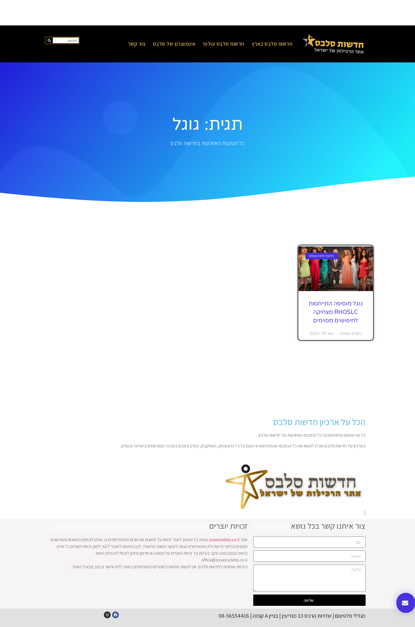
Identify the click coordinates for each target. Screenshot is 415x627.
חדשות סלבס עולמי (223, 43)
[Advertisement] (207, 12)
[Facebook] (115, 614)
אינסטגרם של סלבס (174, 43)
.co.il (224, 540)
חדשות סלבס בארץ (272, 43)
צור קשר (137, 43)
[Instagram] (107, 614)
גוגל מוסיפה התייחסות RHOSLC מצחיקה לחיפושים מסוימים (336, 312)
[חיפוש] (49, 40)
